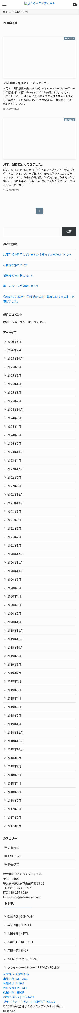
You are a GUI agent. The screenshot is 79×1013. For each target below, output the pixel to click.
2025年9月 (14, 367)
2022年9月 (14, 477)
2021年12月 (15, 494)
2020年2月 (14, 613)
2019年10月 (15, 647)
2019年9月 (14, 656)
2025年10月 (15, 358)
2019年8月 (14, 664)
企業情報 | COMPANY (20, 916)
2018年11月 (15, 741)
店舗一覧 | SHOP (17, 950)
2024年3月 (14, 435)
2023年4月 (14, 460)
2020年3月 (14, 605)
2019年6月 (14, 681)
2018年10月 (15, 749)
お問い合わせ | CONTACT (23, 959)
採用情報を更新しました (18, 275)
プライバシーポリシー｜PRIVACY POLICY (33, 967)
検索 (69, 231)
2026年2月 (14, 350)
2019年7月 (14, 673)
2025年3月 (14, 392)
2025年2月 (14, 401)
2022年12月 (15, 469)
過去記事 (13, 864)
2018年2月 (14, 800)
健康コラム (15, 856)
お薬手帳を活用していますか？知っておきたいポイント (37, 254)
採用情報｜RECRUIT (20, 942)
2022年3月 (14, 486)
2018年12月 (15, 732)
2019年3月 (14, 707)
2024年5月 (14, 418)
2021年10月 (15, 503)
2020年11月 (15, 562)
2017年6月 (14, 817)
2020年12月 (15, 554)
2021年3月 (14, 528)
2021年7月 (14, 511)
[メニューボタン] (4, 4)
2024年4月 (14, 426)
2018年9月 (14, 758)
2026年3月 (14, 341)
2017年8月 (14, 809)
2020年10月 (15, 571)
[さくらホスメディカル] (39, 4)
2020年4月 (14, 596)
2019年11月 (15, 639)
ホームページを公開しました (21, 286)
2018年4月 (14, 783)
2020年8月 (14, 579)
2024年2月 (14, 443)
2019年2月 (14, 715)
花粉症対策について (15, 265)
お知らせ (13, 847)
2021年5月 (14, 520)
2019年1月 (14, 724)
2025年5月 (14, 375)
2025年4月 (14, 384)
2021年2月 (14, 537)
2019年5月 (14, 690)
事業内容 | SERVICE (19, 925)
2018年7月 (14, 766)
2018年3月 (14, 792)
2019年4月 (14, 698)
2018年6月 (14, 775)
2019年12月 (15, 630)
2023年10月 (15, 452)
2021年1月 (14, 545)
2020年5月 (14, 588)
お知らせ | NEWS (18, 933)
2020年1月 (14, 622)
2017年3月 (14, 826)
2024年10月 (15, 409)
